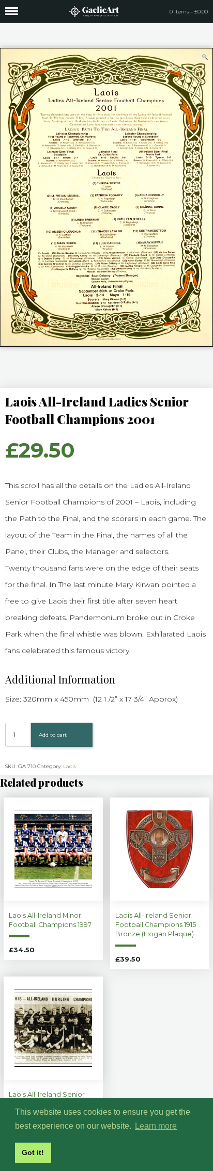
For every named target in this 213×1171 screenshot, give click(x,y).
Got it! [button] (33, 1152)
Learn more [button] (156, 1125)
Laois (69, 766)
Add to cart (53, 734)
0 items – (189, 11)
